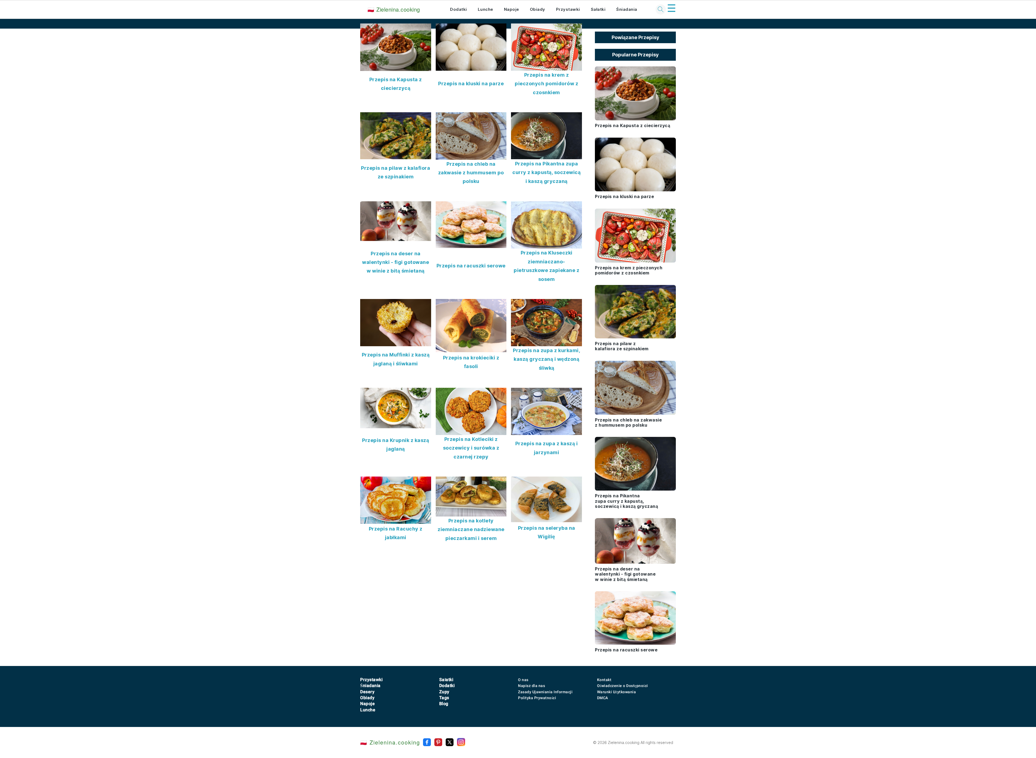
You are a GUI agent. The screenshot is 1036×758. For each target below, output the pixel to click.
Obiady (537, 9)
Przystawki (568, 9)
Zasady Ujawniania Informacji (545, 692)
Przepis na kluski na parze (471, 83)
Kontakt (604, 680)
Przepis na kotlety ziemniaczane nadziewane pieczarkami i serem (471, 529)
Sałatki (598, 9)
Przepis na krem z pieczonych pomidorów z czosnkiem (546, 83)
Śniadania (626, 9)
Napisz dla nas (531, 686)
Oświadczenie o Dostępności (622, 686)
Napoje (511, 9)
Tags (444, 697)
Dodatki (458, 9)
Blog (443, 703)
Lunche (485, 9)
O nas (523, 680)
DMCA (602, 698)
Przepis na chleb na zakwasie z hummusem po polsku (471, 172)
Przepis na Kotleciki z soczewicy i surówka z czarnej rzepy (471, 448)
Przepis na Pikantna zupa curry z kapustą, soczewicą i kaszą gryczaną (546, 172)
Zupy (444, 691)
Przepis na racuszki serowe (471, 265)
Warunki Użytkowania (616, 692)
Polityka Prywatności (537, 698)
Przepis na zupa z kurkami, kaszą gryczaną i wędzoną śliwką (546, 359)
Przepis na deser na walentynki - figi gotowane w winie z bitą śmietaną (395, 262)
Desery (367, 691)
